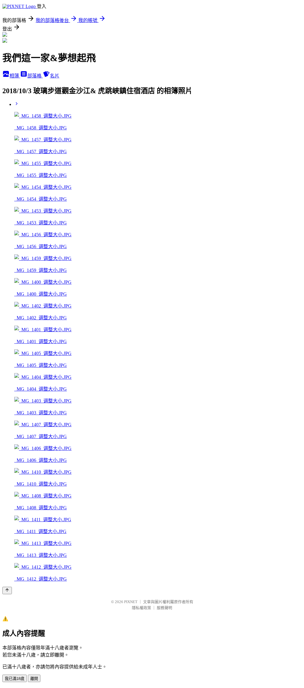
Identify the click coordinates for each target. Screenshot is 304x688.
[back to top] (7, 590)
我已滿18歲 (14, 678)
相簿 (15, 75)
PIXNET (130, 602)
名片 (54, 75)
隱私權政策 (141, 607)
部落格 (35, 75)
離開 (34, 678)
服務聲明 (164, 607)
